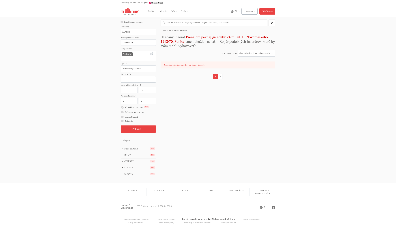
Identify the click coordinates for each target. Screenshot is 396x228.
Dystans (124, 63)
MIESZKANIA (131, 148)
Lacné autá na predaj (166, 223)
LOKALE (128, 167)
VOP (211, 190)
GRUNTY (128, 174)
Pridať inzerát (267, 11)
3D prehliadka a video (136, 107)
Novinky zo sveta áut (228, 223)
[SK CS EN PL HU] (234, 11)
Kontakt (133, 190)
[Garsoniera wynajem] (220, 76)
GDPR (185, 190)
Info (173, 11)
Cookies (159, 190)
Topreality (166, 30)
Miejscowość (126, 49)
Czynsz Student (131, 117)
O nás (183, 11)
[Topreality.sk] (130, 11)
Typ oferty (125, 27)
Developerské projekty (166, 219)
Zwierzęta (129, 121)
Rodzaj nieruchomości (130, 38)
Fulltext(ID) (126, 74)
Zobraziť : (138, 129)
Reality (151, 11)
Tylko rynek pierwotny (134, 112)
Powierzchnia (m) (128, 95)
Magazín (163, 11)
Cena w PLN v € (131, 85)
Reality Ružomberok (135, 223)
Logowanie (249, 11)
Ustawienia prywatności (262, 192)
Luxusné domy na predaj (251, 219)
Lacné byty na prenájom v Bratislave (197, 223)
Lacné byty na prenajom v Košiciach (136, 219)
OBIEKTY (129, 161)
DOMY (127, 155)
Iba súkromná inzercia (133, 22)
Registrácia (236, 190)
